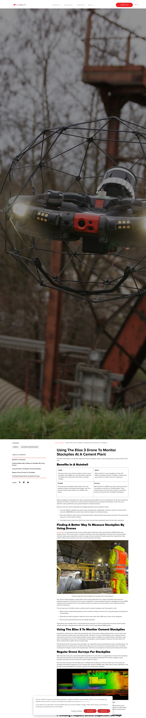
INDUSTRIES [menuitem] (68, 5)
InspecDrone (61, 532)
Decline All (104, 711)
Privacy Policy (85, 701)
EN (138, 4)
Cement (15, 447)
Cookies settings (76, 711)
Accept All (90, 711)
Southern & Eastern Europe (30, 447)
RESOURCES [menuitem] (80, 5)
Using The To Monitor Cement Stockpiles (26, 469)
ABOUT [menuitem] (90, 5)
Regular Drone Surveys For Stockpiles (23, 472)
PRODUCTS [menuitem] (56, 5)
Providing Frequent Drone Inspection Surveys (26, 476)
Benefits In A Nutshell (18, 460)
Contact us (124, 5)
